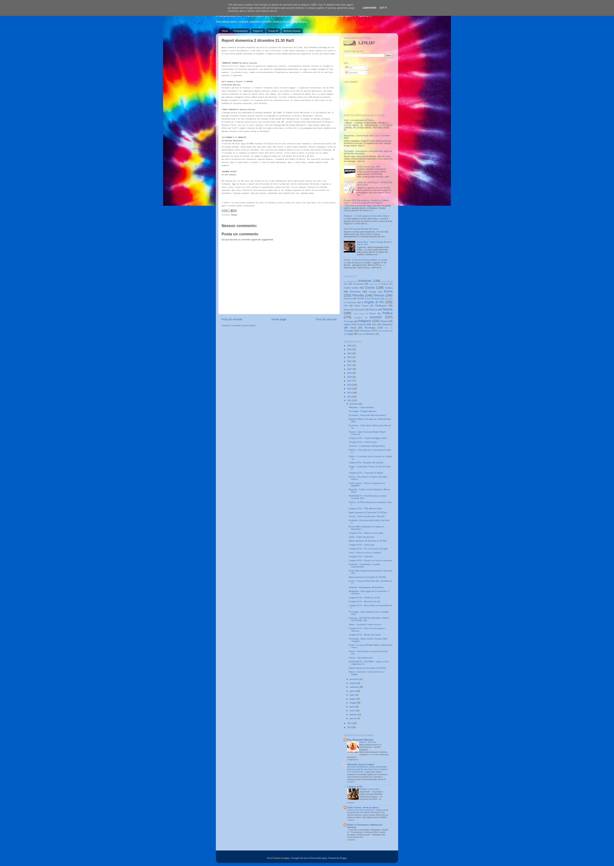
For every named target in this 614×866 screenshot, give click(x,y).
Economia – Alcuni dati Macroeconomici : (368, 415)
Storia (353, 327)
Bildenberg (373, 284)
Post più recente (231, 319)
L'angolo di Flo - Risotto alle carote (365, 635)
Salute (347, 324)
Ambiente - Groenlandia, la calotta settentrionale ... (364, 565)
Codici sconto (351, 287)
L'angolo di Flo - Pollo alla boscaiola (365, 508)
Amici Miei (386, 281)
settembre (354, 687)
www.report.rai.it (315, 203)
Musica (373, 309)
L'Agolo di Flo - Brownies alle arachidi (366, 463)
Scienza (361, 324)
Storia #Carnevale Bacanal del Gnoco (361, 229)
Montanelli (359, 310)
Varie (391, 331)
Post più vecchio (326, 319)
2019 (349, 373)
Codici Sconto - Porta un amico (362, 807)
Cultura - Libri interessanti (360, 658)
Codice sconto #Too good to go (361, 810)
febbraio (354, 715)
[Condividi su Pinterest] (235, 210)
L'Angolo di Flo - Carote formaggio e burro (368, 438)
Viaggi (349, 333)
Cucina (370, 287)
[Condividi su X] (229, 210)
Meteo (347, 310)
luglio (352, 695)
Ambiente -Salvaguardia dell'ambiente (366, 587)
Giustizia (348, 299)
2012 (349, 400)
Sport (374, 324)
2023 (349, 357)
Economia (355, 291)
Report (234, 215)
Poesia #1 (258, 31)
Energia (372, 292)
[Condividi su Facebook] (232, 210)
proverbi (376, 317)
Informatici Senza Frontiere (360, 764)
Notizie (388, 309)
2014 (349, 393)
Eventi (388, 291)
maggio (353, 703)
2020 (349, 369)
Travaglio (348, 330)
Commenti (352, 73)
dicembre (354, 404)
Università (382, 331)
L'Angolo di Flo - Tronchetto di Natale (366, 473)
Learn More (369, 8)
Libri (346, 306)
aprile (352, 707)
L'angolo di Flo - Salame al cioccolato (366, 533)
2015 (349, 389)
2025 (349, 349)
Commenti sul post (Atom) (243, 325)
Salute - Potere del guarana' (361, 537)
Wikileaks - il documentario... (362, 407)
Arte (346, 284)
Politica (387, 313)
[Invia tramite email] (223, 210)
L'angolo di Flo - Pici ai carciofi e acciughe (368, 549)
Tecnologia (369, 327)
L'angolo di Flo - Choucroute (361, 545)
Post (349, 67)
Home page (279, 319)
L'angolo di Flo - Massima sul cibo (364, 601)
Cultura (389, 287)
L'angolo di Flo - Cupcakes (361, 556)
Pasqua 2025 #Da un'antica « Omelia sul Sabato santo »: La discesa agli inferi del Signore (366, 201)
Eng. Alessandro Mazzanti (360, 740)
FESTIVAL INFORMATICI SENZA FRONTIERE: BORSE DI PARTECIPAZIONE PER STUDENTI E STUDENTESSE (367, 769)
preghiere (358, 318)
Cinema (384, 284)
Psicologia (348, 321)
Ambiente (364, 281)
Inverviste (389, 299)
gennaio (353, 718)
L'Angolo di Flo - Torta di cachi (363, 442)
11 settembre (349, 281)
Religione (364, 321)
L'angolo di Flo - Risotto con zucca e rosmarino (370, 560)
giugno (353, 699)
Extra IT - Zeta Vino (367, 742)
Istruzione (351, 302)
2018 (349, 377)
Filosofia (358, 295)
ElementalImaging (318, 858)
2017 (349, 381)
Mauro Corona (361, 306)
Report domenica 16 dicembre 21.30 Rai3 (368, 541)
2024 (349, 353)
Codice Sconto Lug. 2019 (368, 167)
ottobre (353, 683)
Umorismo (365, 330)
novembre (354, 679)
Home (225, 31)
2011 (349, 723)
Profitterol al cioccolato (369, 789)
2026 (349, 346)
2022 (349, 361)
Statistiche (387, 324)
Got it (383, 8)
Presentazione (240, 31)
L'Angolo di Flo (373, 302)
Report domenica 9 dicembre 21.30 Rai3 (367, 577)
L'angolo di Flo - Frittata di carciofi (364, 598)
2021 (349, 365)
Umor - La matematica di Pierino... (360, 120)
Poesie (372, 313)
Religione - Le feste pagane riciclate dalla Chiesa (366, 216)
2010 (349, 727)
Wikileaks (370, 334)
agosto (353, 691)
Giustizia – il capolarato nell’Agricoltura (367, 446)
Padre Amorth (359, 314)
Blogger (343, 858)
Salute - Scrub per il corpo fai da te (365, 624)
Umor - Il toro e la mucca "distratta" (365, 553)
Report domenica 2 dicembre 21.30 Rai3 (367, 668)
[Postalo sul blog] (226, 210)
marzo (353, 711)
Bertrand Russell (291, 31)
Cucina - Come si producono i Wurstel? (367, 516)
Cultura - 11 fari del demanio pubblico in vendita (366, 260)
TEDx (387, 328)
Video (360, 334)
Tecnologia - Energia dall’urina (362, 411)
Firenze (379, 295)
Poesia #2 (273, 31)
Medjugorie (381, 305)
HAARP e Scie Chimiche (368, 299)
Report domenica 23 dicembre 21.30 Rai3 (368, 512)
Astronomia (358, 284)
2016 (349, 385)
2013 (349, 397)
